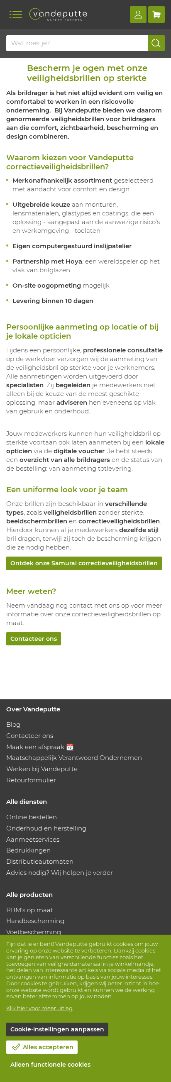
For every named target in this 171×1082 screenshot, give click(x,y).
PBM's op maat (29, 910)
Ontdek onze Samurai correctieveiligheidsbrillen (84, 563)
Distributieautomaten (39, 861)
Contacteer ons (33, 638)
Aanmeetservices (32, 839)
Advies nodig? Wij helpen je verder (59, 873)
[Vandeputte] (58, 14)
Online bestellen (31, 817)
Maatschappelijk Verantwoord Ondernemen (74, 758)
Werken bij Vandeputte (42, 769)
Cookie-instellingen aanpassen (57, 1029)
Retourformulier (31, 780)
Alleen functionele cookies (50, 1064)
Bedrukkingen (28, 850)
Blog (13, 724)
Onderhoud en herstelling (46, 828)
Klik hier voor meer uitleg (39, 1008)
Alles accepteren (48, 1047)
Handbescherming (35, 921)
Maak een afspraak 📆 (40, 747)
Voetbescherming (33, 932)
